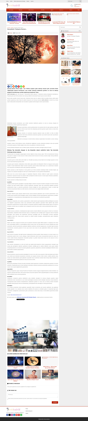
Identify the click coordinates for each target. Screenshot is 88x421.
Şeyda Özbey (70, 45)
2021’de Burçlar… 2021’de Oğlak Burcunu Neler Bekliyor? (50, 367)
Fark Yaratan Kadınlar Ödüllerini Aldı (73, 22)
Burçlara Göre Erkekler (50, 379)
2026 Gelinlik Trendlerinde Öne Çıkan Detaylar (65, 67)
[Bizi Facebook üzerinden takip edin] (7, 415)
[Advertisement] (18, 74)
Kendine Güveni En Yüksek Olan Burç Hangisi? (15, 367)
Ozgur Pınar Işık (70, 39)
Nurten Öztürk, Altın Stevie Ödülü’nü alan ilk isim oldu (23, 347)
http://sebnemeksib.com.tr (16, 294)
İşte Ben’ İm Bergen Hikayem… (73, 36)
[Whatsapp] (21, 86)
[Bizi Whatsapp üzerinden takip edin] (21, 415)
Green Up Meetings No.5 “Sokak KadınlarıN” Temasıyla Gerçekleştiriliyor (14, 23)
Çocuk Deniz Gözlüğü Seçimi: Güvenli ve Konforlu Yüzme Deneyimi (76, 84)
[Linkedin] (16, 86)
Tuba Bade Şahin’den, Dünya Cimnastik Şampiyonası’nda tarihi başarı (44, 23)
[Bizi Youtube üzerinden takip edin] (17, 415)
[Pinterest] (18, 86)
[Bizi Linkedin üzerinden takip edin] (14, 415)
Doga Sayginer (70, 34)
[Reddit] (13, 86)
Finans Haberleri (47, 419)
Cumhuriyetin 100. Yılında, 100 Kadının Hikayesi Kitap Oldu (59, 22)
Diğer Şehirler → (77, 6)
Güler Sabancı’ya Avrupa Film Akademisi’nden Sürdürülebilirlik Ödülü (29, 23)
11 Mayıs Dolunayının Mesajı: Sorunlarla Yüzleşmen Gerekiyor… (33, 367)
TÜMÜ (80, 30)
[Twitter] (11, 86)
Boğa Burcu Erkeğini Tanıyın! (33, 379)
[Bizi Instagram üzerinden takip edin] (12, 415)
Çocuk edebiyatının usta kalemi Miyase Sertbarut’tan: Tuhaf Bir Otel (74, 54)
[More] (23, 86)
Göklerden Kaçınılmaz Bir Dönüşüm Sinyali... (27, 297)
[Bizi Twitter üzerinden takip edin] (10, 415)
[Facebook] (8, 86)
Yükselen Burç (41, 419)
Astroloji (12, 27)
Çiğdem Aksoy (70, 51)
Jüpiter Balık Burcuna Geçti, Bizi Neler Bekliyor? (15, 380)
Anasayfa (8, 27)
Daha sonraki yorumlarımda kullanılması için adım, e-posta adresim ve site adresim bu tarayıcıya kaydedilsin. (27, 398)
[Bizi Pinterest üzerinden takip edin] (19, 415)
